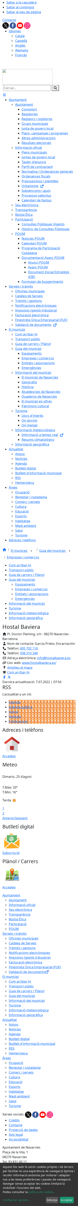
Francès (21, 55)
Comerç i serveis (21, 1072)
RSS (11, 1048)
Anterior (8, 818)
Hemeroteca (18, 1053)
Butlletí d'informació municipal (32, 1043)
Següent (21, 818)
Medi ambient (19, 1096)
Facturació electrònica (25, 962)
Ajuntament (11, 895)
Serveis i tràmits (14, 933)
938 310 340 (29, 653)
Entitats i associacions (31, 594)
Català (20, 36)
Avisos (13, 712)
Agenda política (20, 707)
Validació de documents (27, 972)
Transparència (19, 914)
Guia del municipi (52, 550)
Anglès (20, 45)
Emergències (25, 599)
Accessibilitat (18, 1139)
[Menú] (4, 95)
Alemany (21, 50)
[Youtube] (20, 25)
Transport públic (21, 570)
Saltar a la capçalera (21, 2)
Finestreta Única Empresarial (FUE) (35, 967)
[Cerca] (55, 88)
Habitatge (16, 1091)
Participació (18, 924)
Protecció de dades (23, 1130)
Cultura (14, 1077)
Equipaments (25, 584)
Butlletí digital (19, 1039)
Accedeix (9, 756)
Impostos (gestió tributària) (30, 957)
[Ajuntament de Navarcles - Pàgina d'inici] (27, 76)
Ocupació (16, 1063)
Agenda (14, 702)
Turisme (15, 608)
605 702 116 (29, 648)
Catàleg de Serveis (22, 943)
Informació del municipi (27, 603)
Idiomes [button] (15, 31)
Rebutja (52, 1200)
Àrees (6, 1058)
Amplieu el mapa (19, 667)
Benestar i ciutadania (25, 1067)
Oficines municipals (23, 938)
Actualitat (9, 1020)
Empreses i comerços (23, 557)
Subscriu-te (11, 853)
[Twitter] (6, 25)
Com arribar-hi (20, 565)
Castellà (21, 40)
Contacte (9, 20)
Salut (12, 1101)
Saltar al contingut (20, 7)
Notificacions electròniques (29, 953)
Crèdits (14, 1120)
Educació (15, 1082)
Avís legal (16, 1134)
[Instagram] (27, 25)
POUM (14, 929)
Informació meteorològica (29, 613)
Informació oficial (22, 905)
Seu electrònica (20, 909)
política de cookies (41, 1192)
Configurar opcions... (17, 1200)
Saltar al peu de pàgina (23, 12)
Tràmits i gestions (22, 948)
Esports (14, 1087)
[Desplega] (31, 551)
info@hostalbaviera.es (54, 658)
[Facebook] (13, 25)
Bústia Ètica (17, 919)
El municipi (19, 550)
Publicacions (18, 721)
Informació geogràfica (26, 618)
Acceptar (67, 1200)
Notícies (15, 716)
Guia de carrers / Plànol (26, 575)
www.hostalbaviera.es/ (39, 663)
